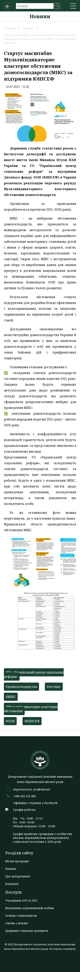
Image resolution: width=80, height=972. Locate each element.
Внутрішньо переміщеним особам (29, 908)
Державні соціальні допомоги (26, 931)
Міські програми (17, 861)
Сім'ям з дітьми (16, 923)
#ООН (10, 721)
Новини (10, 869)
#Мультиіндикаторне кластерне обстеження (31, 709)
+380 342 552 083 (24, 796)
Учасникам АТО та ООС (21, 900)
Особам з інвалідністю (21, 915)
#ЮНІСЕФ (32, 721)
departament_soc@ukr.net (31, 789)
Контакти (11, 884)
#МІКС (11, 697)
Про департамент (17, 876)
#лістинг (54, 687)
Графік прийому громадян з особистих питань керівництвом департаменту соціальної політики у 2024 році (42, 837)
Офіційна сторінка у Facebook (35, 803)
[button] (73, 6)
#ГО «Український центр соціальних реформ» (34, 674)
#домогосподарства (21, 687)
